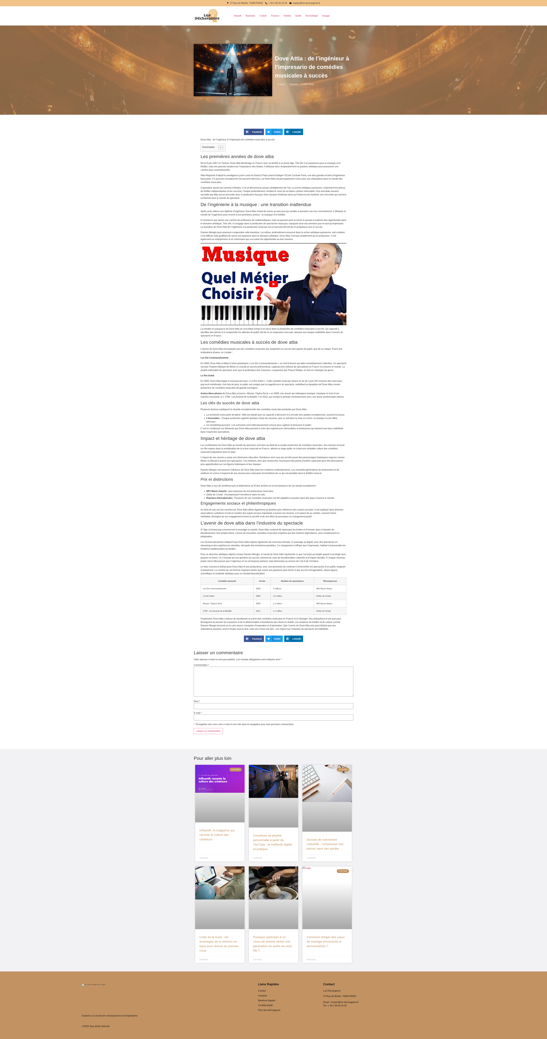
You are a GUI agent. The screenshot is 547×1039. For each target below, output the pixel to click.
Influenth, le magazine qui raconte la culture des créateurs (217, 835)
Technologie (311, 16)
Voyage (326, 16)
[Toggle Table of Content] (219, 147)
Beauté (237, 16)
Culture (263, 16)
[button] (254, 132)
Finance (275, 16)
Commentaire (201, 665)
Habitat (287, 16)
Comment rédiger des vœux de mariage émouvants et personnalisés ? (326, 941)
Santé (298, 16)
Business (250, 16)
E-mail (198, 713)
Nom (197, 701)
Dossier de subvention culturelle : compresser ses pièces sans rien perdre (325, 844)
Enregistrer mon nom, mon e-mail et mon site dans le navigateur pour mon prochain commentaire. (245, 724)
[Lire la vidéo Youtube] (273, 284)
